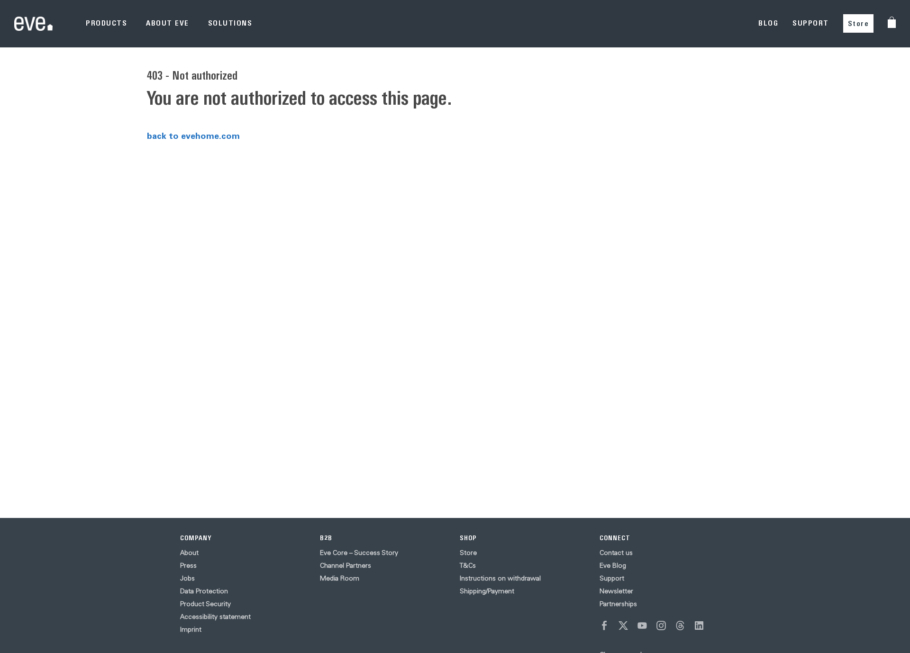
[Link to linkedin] (699, 625)
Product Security (205, 603)
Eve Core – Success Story (359, 552)
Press (188, 565)
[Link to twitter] (623, 625)
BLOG (768, 22)
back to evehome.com (193, 135)
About (189, 552)
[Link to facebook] (604, 625)
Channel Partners (345, 565)
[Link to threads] (680, 625)
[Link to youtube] (642, 625)
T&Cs (468, 565)
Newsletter (616, 591)
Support (612, 578)
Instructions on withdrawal (500, 578)
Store (858, 23)
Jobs (187, 578)
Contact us (616, 552)
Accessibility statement (215, 616)
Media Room (339, 578)
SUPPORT (810, 22)
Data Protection (204, 591)
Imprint (190, 629)
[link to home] (33, 23)
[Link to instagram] (661, 625)
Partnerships (618, 603)
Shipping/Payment (487, 591)
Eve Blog (613, 565)
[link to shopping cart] (892, 22)
